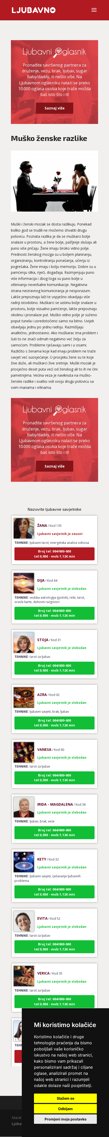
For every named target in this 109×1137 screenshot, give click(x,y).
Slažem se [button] (65, 1098)
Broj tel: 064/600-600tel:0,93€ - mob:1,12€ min (54, 549)
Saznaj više (55, 108)
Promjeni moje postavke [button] (65, 1119)
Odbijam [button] (65, 1109)
